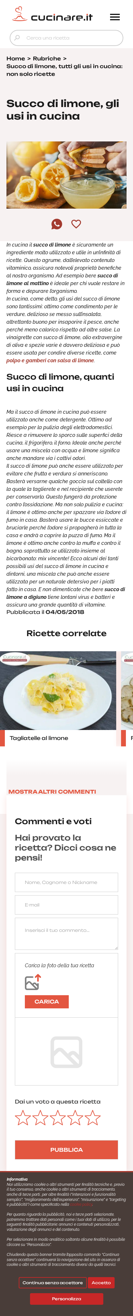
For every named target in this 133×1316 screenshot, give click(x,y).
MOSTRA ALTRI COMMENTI (52, 792)
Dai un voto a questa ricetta (58, 1101)
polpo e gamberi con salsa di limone (50, 360)
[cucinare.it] (52, 14)
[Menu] (115, 17)
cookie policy (81, 1204)
